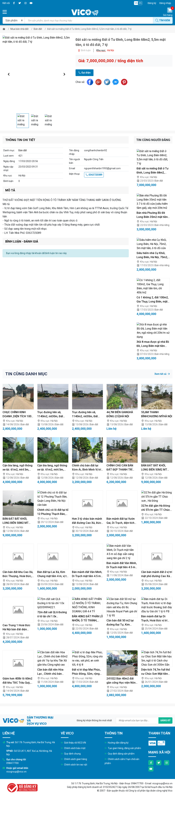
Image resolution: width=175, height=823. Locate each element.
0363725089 (95, 174)
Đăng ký (152, 3)
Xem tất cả (160, 374)
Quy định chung (72, 753)
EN (140, 3)
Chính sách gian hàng (75, 759)
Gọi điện (86, 72)
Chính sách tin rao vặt (75, 764)
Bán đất (38, 29)
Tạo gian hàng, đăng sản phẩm (124, 748)
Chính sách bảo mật (74, 748)
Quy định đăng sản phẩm (120, 753)
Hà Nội (153, 177)
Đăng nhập (165, 3)
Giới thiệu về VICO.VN (75, 742)
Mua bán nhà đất (19, 29)
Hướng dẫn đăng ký (118, 742)
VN (136, 3)
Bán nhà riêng (162, 225)
